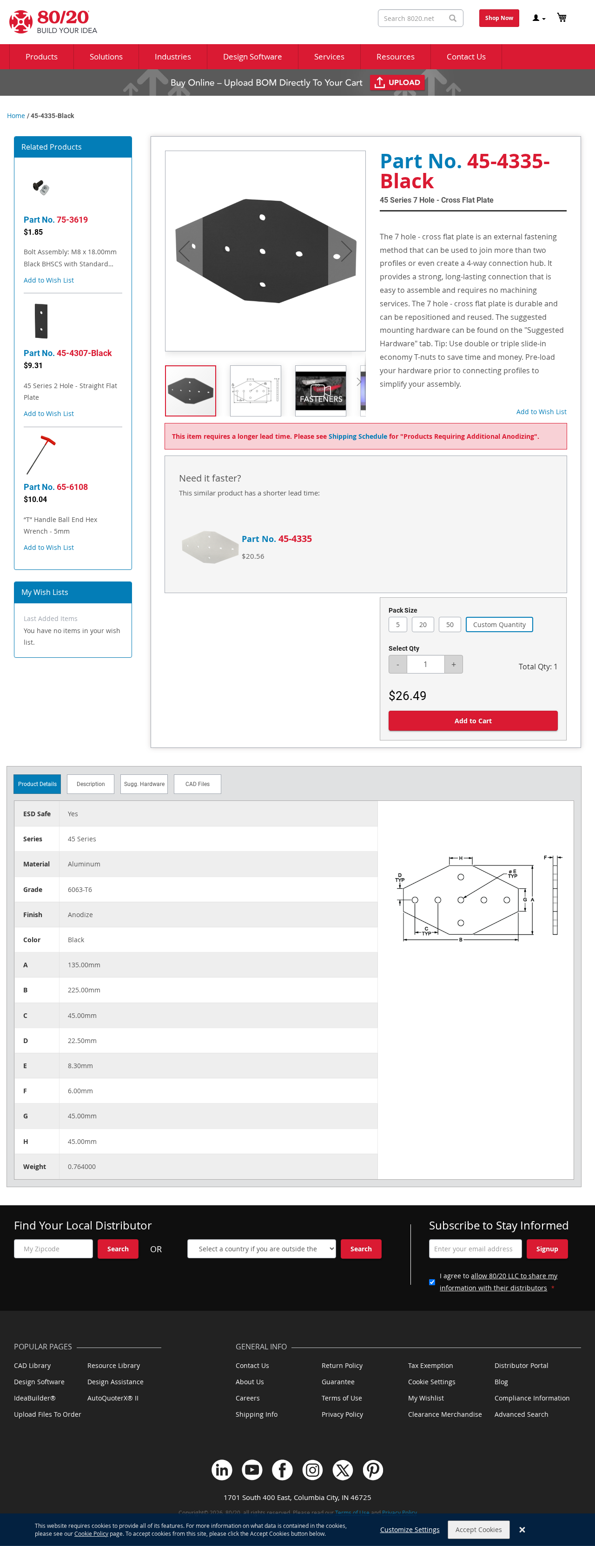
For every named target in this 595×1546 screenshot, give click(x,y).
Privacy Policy (342, 1414)
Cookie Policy (91, 1533)
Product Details (37, 784)
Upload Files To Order (47, 1414)
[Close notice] (522, 1530)
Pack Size (403, 610)
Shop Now (499, 18)
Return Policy (342, 1365)
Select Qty (404, 648)
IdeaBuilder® (35, 1398)
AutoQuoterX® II (113, 1398)
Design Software (39, 1381)
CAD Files (197, 784)
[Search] (452, 18)
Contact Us (252, 1365)
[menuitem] (41, 56)
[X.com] (342, 1470)
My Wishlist (426, 1398)
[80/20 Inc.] (48, 22)
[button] (49, 280)
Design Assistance (115, 1381)
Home (16, 115)
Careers (248, 1398)
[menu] (297, 56)
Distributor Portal (522, 1365)
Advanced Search (522, 1414)
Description (91, 784)
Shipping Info (257, 1414)
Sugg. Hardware (144, 784)
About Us (250, 1381)
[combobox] (420, 18)
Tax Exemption (430, 1365)
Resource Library (113, 1365)
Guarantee (338, 1381)
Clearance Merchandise (445, 1414)
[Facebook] (282, 1470)
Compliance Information (532, 1398)
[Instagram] (312, 1470)
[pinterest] (373, 1470)
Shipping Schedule (358, 436)
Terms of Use (342, 1398)
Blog (501, 1381)
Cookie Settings (432, 1381)
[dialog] (297, 1529)
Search (118, 1248)
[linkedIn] (222, 1470)
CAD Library (32, 1365)
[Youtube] (252, 1470)
